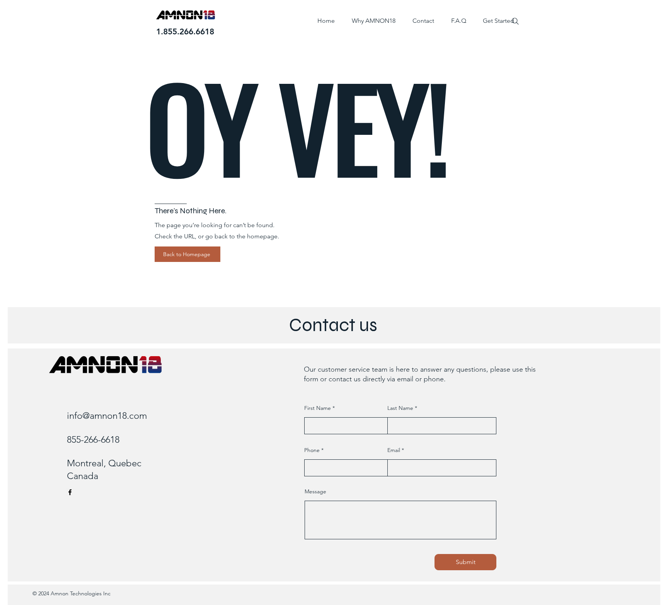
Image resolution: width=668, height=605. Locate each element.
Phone (312, 450)
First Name (317, 408)
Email (393, 450)
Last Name (400, 408)
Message (315, 491)
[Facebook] (70, 492)
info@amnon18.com (107, 415)
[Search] (515, 21)
